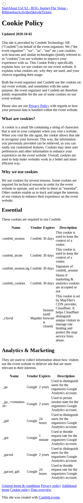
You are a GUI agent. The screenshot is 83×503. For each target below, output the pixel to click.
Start (5, 8)
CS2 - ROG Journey (36, 8)
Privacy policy (51, 486)
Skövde (36, 12)
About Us (15, 8)
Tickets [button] (47, 12)
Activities (24, 12)
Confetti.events (49, 497)
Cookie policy (20, 490)
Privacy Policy (39, 106)
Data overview (41, 490)
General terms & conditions (21, 486)
